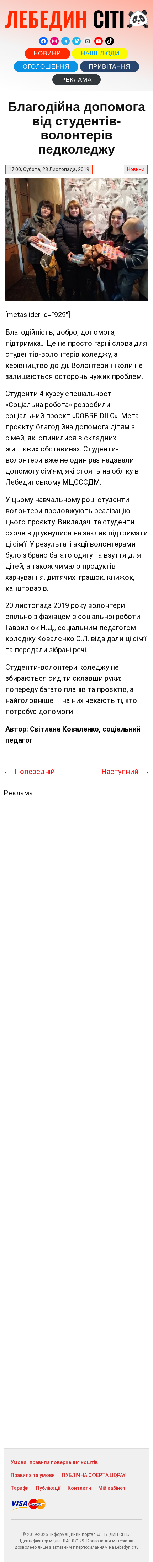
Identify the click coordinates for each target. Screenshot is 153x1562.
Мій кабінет (112, 1488)
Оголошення (46, 66)
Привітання (109, 66)
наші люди (100, 53)
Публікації (48, 1488)
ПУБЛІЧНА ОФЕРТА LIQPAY (94, 1475)
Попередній (35, 771)
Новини (47, 53)
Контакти (79, 1488)
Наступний (119, 771)
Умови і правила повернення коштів (54, 1462)
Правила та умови (33, 1475)
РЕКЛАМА (76, 79)
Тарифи (20, 1488)
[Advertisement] (76, 1122)
